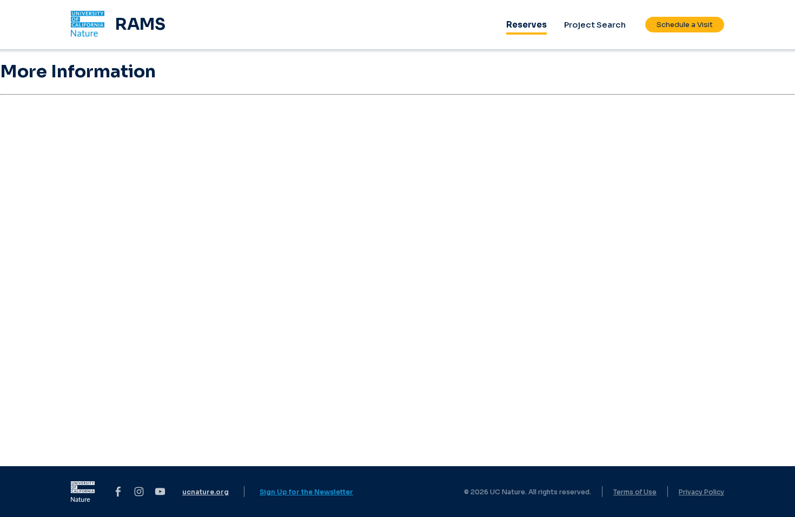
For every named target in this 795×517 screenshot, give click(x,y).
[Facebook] (117, 491)
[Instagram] (139, 491)
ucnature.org (205, 492)
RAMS (140, 24)
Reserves (526, 24)
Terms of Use (635, 492)
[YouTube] (160, 491)
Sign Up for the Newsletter (306, 492)
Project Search (595, 24)
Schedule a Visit (685, 24)
